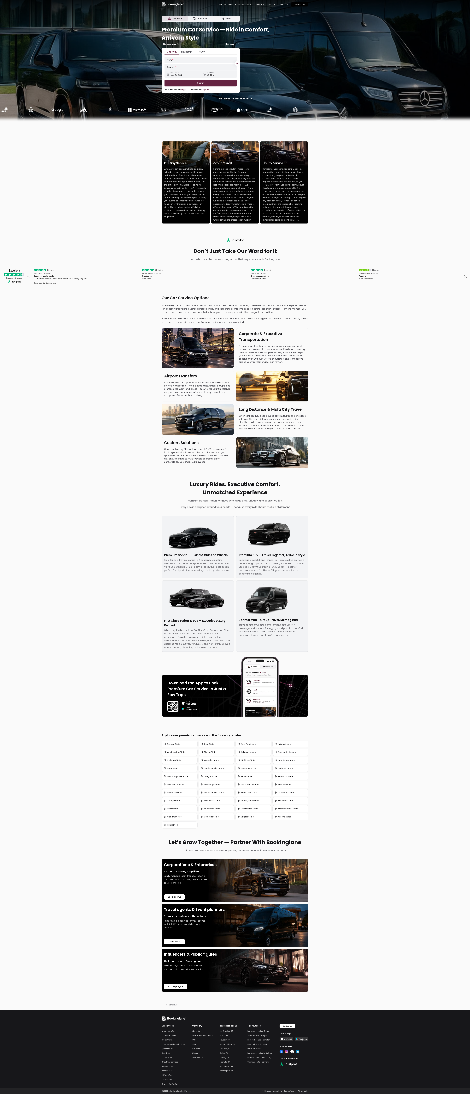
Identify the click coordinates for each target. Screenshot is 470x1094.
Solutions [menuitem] (258, 4)
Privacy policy (303, 1091)
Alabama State (174, 816)
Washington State (249, 808)
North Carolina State (214, 792)
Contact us (287, 1026)
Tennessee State (212, 808)
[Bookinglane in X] (292, 1051)
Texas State (246, 776)
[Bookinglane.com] (235, 240)
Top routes (252, 1025)
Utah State (172, 768)
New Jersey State (286, 760)
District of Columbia (250, 784)
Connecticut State (287, 752)
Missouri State (284, 784)
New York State (248, 744)
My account (299, 4)
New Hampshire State (177, 776)
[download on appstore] (189, 703)
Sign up (205, 89)
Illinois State (172, 808)
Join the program (175, 986)
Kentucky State (285, 776)
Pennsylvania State (250, 800)
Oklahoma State (286, 792)
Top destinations (228, 1025)
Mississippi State (212, 784)
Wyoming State (211, 760)
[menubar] (228, 4)
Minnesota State (212, 800)
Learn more (174, 941)
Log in (184, 89)
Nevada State (173, 744)
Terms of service (290, 1091)
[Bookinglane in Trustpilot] (288, 1064)
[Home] (163, 1004)
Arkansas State (248, 752)
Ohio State (209, 744)
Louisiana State (174, 760)
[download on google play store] (189, 709)
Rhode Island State (250, 792)
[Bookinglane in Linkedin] (297, 1051)
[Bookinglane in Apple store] (286, 1039)
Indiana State (284, 744)
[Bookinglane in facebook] (281, 1051)
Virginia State (247, 816)
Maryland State (285, 800)
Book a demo (174, 896)
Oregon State (210, 776)
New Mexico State (175, 784)
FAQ (287, 4)
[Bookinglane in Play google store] (301, 1039)
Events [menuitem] (269, 4)
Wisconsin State (174, 792)
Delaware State (248, 768)
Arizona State (284, 816)
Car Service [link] (173, 1005)
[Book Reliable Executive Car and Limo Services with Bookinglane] (173, 4)
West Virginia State (176, 752)
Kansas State (173, 824)
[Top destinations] (239, 1026)
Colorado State (211, 816)
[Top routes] (260, 1026)
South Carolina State (214, 768)
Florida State (210, 752)
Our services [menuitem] (243, 4)
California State (285, 768)
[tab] (175, 18)
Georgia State (174, 800)
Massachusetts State (288, 808)
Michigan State (248, 760)
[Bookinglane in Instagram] (286, 1051)
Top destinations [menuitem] (226, 4)
